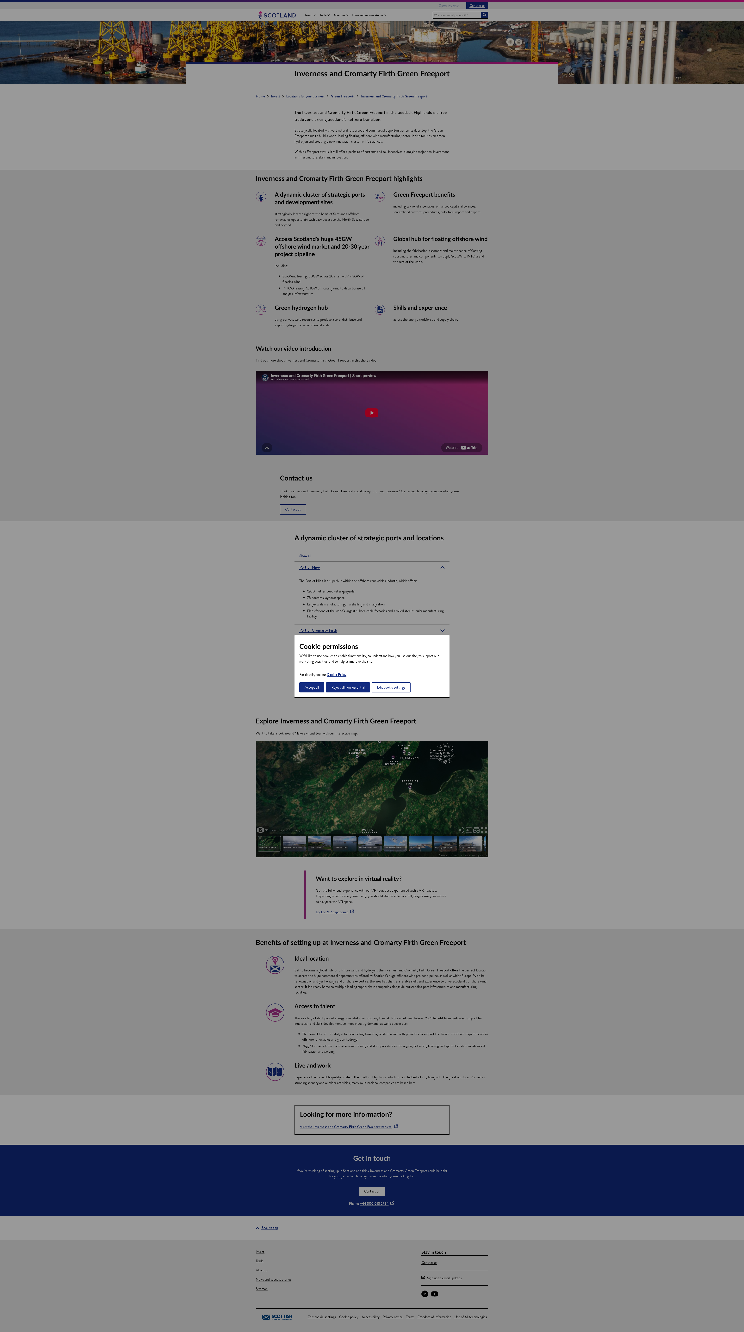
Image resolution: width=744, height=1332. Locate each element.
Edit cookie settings (391, 687)
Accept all (312, 687)
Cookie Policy (336, 674)
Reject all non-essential (348, 687)
